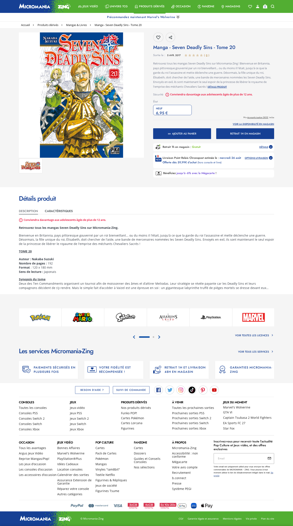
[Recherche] (272, 6)
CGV (181, 518)
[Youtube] (214, 390)
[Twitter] (169, 390)
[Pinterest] (203, 390)
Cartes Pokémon (132, 418)
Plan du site (267, 518)
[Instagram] (180, 390)
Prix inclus (258, 117)
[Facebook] (158, 390)
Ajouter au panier (184, 134)
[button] (88, 6)
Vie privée (251, 518)
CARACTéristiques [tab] (59, 211)
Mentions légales (232, 518)
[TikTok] (191, 390)
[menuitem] (88, 6)
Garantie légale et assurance (203, 518)
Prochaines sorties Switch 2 (191, 418)
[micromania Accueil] (43, 6)
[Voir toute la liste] (250, 6)
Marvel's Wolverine (236, 407)
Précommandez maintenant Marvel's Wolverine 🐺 (144, 17)
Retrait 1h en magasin (245, 134)
